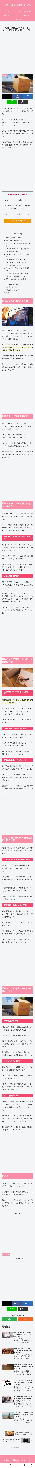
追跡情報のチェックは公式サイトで (18, 259)
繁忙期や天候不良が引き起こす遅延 (18, 249)
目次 (14, 234)
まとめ (8, 293)
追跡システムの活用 (13, 287)
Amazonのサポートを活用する (16, 262)
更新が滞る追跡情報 (13, 251)
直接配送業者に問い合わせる (16, 265)
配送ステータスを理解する (14, 240)
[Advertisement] (17, 53)
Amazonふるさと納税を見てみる (17, 221)
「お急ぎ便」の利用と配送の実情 (17, 273)
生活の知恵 (7, 1254)
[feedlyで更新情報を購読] (9, 1319)
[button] (23, 102)
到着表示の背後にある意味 (14, 237)
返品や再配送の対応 (13, 290)
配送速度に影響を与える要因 (16, 276)
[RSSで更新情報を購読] (25, 1319)
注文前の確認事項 (12, 284)
